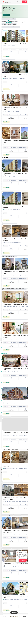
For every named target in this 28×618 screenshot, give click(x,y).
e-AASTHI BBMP (17, 515)
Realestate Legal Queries (7, 515)
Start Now (6, 15)
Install (24, 1)
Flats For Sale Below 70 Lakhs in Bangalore (10, 449)
